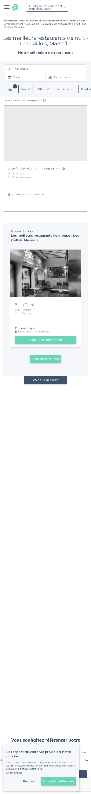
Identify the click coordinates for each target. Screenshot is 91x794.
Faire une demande (45, 340)
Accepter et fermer (59, 781)
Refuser (29, 781)
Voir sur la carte (46, 380)
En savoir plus (14, 772)
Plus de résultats (45, 359)
